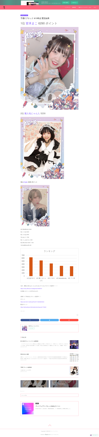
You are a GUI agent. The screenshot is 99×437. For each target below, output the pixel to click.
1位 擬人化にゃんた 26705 (26, 370)
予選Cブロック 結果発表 (26, 367)
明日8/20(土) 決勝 (25, 354)
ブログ (94, 7)
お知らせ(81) (23, 311)
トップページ (67, 7)
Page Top (49, 425)
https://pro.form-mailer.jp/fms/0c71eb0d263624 (32, 302)
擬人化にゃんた (32, 113)
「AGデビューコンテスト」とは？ (84, 7)
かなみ (25, 182)
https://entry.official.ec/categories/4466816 (31, 288)
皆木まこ (32, 23)
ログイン (74, 2)
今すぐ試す (65, 2)
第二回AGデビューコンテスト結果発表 (29, 341)
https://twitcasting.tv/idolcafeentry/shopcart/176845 (33, 307)
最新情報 (74, 7)
